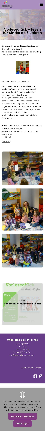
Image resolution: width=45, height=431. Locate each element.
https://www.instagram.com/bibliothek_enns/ (41, 376)
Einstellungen (22, 423)
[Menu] (41, 5)
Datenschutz (27, 368)
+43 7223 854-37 (23, 352)
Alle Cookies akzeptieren (22, 416)
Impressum (38, 368)
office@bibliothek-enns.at (22, 355)
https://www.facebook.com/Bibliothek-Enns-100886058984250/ (35, 376)
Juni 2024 (6, 141)
